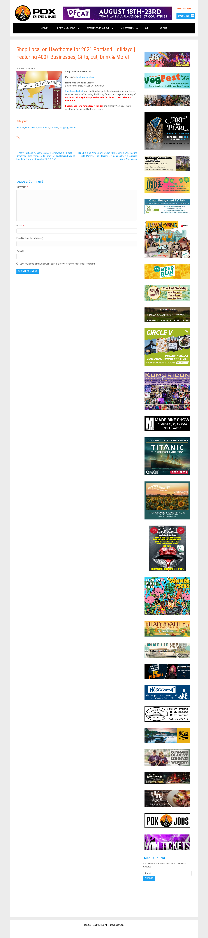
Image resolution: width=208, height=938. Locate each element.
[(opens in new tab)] (117, 13)
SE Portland (43, 127)
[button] (78, 28)
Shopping (64, 127)
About (163, 28)
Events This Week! (98, 28)
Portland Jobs (66, 28)
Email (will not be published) (30, 238)
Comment (22, 187)
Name (20, 225)
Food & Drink (31, 127)
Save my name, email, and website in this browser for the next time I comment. (57, 264)
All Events (127, 28)
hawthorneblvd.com (85, 77)
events (72, 127)
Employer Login (184, 9)
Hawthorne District (74, 91)
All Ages (20, 127)
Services (54, 127)
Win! (147, 28)
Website (20, 251)
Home (44, 28)
